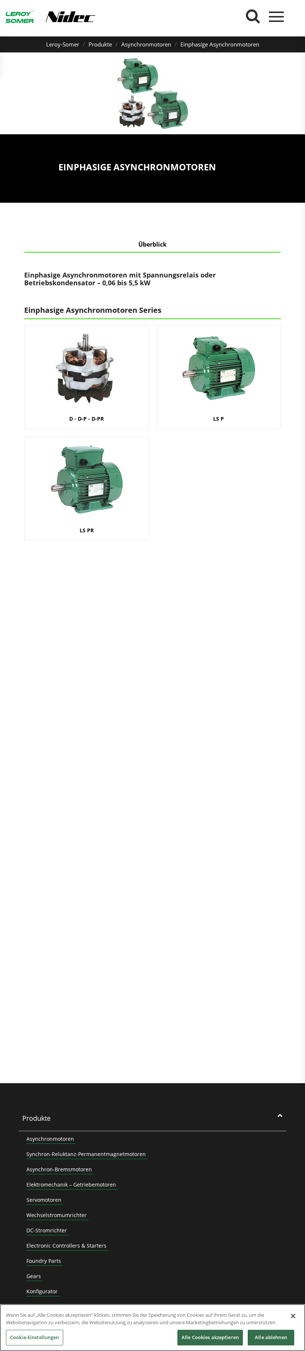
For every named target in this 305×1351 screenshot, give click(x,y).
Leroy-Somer (62, 44)
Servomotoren (43, 1199)
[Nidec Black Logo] (92, 16)
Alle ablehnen (271, 1337)
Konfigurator (42, 1291)
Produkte (100, 44)
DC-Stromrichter (46, 1230)
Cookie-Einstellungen (34, 1337)
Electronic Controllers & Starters (66, 1245)
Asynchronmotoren (146, 44)
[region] (152, 1327)
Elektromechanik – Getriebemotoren (71, 1184)
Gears (33, 1276)
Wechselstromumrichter (56, 1215)
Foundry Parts (43, 1260)
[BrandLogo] (20, 17)
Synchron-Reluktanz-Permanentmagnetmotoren (86, 1154)
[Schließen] (293, 1316)
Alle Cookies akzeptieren (210, 1337)
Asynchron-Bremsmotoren (59, 1169)
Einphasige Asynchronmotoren (219, 44)
